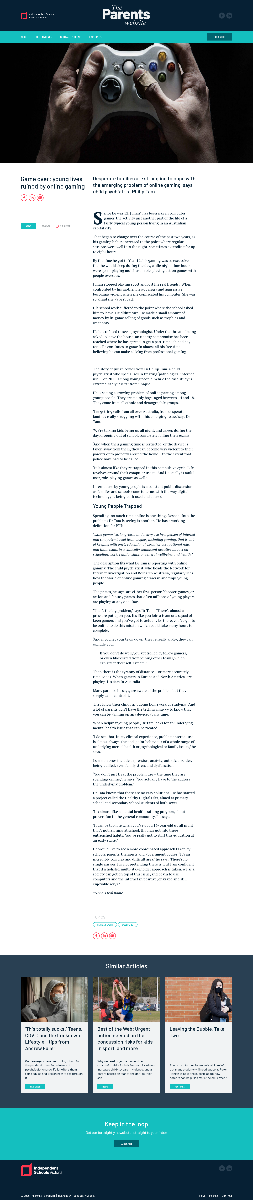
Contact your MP (70, 37)
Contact (227, 1195)
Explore (94, 37)
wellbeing (127, 924)
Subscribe (220, 37)
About (24, 37)
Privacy (214, 1195)
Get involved (44, 37)
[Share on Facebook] (24, 197)
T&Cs (202, 1195)
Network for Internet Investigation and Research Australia (141, 570)
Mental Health (105, 924)
